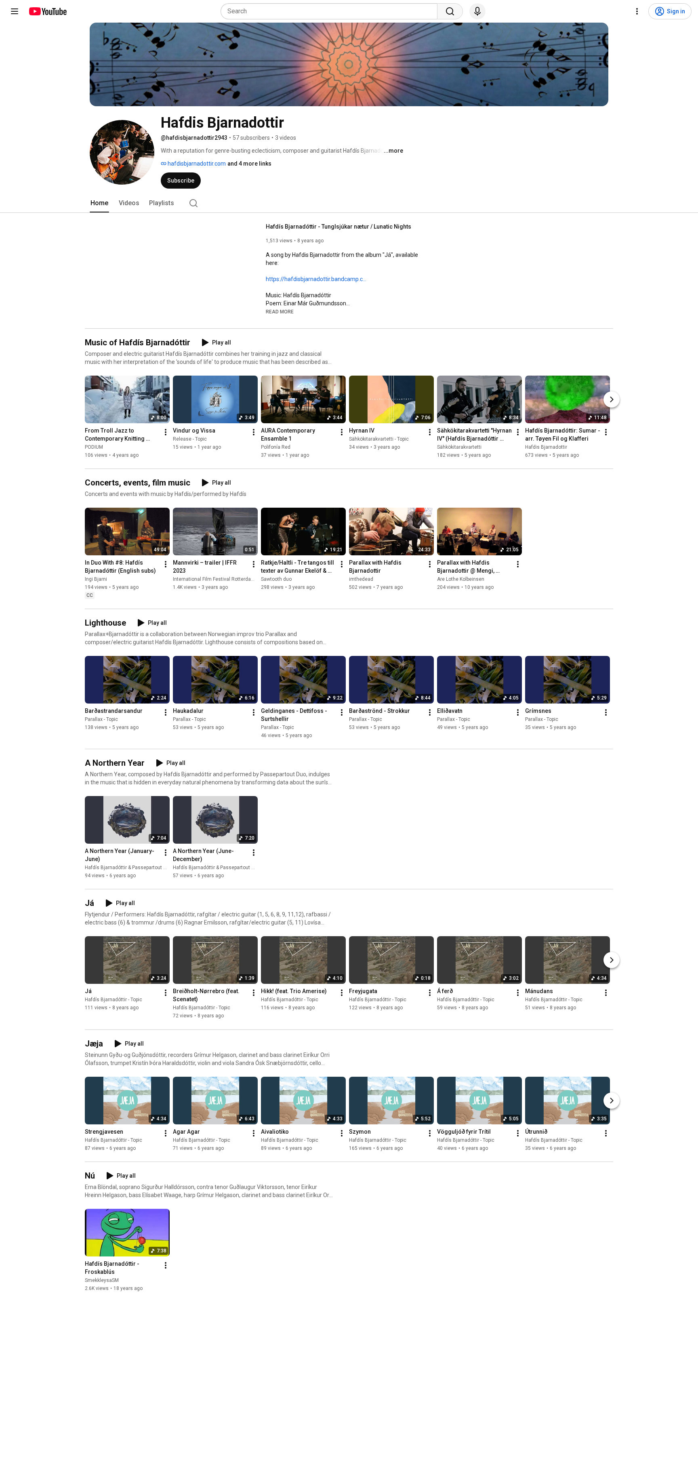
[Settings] (637, 11)
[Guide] (14, 11)
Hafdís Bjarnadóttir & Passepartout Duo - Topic (136, 867)
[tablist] (349, 203)
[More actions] (166, 432)
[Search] (450, 11)
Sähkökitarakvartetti (459, 447)
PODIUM (94, 447)
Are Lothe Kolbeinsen (460, 579)
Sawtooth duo (276, 579)
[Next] (611, 399)
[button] (280, 311)
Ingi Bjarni (96, 579)
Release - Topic (190, 439)
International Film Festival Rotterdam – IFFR (221, 579)
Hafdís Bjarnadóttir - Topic (113, 1000)
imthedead (361, 579)
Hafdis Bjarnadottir (546, 447)
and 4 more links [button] (249, 163)
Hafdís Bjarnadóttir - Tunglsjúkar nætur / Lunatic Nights (338, 226)
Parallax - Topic (101, 719)
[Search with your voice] (477, 11)
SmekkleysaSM (102, 1280)
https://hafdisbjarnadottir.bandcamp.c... (316, 279)
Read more (280, 312)
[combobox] (331, 11)
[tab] (99, 203)
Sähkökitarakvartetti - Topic (379, 439)
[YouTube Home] (47, 11)
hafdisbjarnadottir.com (196, 163)
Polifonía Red (275, 447)
